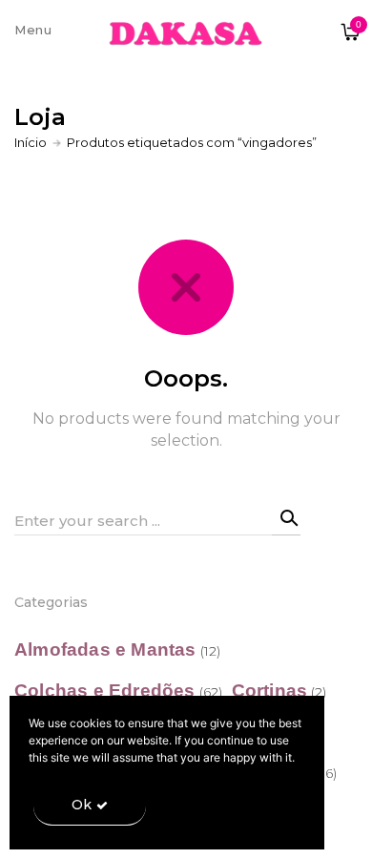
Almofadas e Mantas (105, 649)
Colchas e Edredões (105, 691)
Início (30, 142)
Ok (82, 804)
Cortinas (270, 691)
